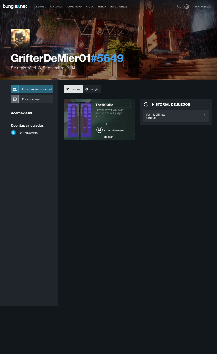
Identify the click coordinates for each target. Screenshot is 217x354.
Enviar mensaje (31, 99)
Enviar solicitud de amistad (37, 89)
